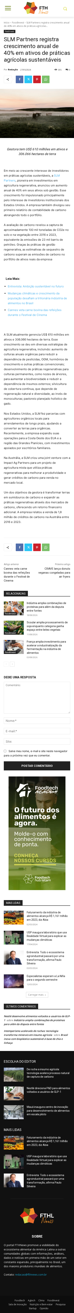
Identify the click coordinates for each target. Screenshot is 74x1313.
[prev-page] (6, 664)
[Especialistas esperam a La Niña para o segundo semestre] (14, 981)
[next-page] (12, 664)
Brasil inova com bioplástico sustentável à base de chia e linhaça (36, 1039)
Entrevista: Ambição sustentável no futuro (36, 286)
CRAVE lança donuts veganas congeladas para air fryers (54, 572)
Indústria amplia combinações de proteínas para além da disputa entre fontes (46, 607)
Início (6, 22)
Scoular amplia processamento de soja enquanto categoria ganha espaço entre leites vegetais (47, 626)
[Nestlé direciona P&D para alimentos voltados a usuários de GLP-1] (14, 1094)
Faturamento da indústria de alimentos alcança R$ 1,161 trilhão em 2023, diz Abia (47, 916)
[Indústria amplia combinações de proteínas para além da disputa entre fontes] (14, 608)
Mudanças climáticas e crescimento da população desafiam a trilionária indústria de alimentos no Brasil (37, 298)
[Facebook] (19, 79)
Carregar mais (35, 994)
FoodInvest (18, 22)
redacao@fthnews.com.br (31, 1274)
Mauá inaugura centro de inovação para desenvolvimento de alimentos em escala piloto (48, 1110)
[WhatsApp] (46, 79)
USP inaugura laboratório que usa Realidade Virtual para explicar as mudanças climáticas (47, 936)
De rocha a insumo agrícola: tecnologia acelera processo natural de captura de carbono (48, 1073)
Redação (13, 69)
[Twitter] (28, 79)
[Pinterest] (37, 79)
